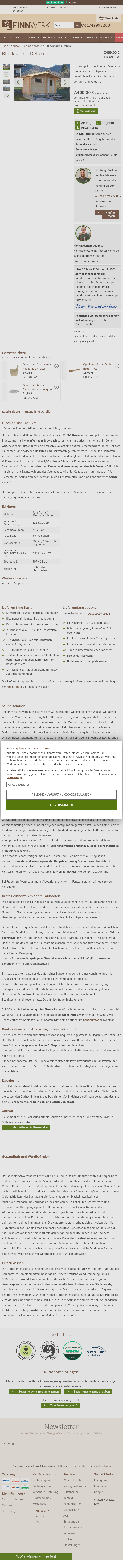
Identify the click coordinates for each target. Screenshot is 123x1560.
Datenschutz (14, 778)
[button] (18, 784)
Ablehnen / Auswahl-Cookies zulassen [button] (61, 794)
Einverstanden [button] (61, 805)
